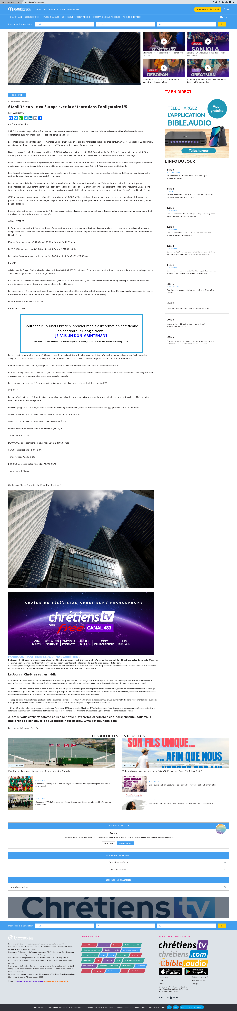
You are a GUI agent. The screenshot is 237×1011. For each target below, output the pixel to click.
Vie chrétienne (113, 971)
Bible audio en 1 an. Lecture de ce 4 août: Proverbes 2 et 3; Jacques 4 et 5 (182, 803)
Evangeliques (98, 971)
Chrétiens (116, 945)
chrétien (86, 971)
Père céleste (87, 960)
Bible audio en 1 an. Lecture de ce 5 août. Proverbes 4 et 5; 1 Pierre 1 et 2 (182, 785)
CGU (161, 980)
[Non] (234, 1007)
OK (169, 1007)
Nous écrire (163, 977)
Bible (118, 960)
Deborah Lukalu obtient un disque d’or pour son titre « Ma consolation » (162, 80)
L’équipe (195, 984)
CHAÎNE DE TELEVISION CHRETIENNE (56, 981)
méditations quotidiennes (109, 966)
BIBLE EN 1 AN (16, 17)
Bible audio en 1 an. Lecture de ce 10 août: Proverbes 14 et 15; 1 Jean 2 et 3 (162, 771)
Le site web (108, 843)
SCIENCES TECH (73, 9)
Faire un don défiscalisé (208, 9)
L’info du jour (104, 945)
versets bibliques (89, 966)
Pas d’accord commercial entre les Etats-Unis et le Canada (39, 771)
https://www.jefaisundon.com (94, 720)
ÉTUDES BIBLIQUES (51, 17)
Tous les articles (125, 843)
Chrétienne (141, 966)
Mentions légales (199, 980)
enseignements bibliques (133, 960)
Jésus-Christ (122, 955)
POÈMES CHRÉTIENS (132, 17)
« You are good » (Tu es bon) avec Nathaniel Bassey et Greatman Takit (206, 80)
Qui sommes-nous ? (200, 977)
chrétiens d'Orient (90, 955)
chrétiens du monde (112, 950)
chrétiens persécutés (132, 945)
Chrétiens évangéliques (91, 950)
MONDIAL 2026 (41, 9)
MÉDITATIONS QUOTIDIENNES (106, 17)
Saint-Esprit (136, 955)
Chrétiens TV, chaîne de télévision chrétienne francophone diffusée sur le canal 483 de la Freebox (174, 989)
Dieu (98, 960)
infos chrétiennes (137, 971)
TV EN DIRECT (178, 91)
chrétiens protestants (130, 950)
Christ (111, 955)
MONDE (52, 9)
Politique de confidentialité (192, 1007)
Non (176, 1007)
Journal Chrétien (17, 944)
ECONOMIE (61, 9)
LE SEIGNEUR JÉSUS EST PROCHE (76, 17)
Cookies (162, 984)
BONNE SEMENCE (32, 17)
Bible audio (108, 960)
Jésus (103, 955)
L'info (124, 971)
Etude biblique (127, 966)
